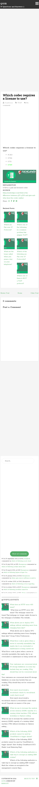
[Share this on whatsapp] (9, 201)
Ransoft (5, 783)
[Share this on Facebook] (11, 201)
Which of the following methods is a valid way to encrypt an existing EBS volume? (23, 754)
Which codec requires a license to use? (19, 96)
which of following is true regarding (23, 584)
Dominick (27, 559)
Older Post (34, 293)
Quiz (3, 3)
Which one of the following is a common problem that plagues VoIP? (22, 230)
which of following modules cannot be (16, 589)
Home (20, 293)
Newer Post (5, 293)
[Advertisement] (19, 33)
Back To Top (29, 779)
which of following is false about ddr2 (14, 567)
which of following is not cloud (21, 561)
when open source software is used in (24, 578)
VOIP (20, 103)
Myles (24, 593)
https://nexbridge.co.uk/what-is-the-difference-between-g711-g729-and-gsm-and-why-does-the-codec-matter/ (19, 195)
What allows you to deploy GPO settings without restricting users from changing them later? (23, 625)
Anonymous (22, 564)
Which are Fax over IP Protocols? (8, 227)
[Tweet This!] (13, 201)
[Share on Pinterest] (16, 201)
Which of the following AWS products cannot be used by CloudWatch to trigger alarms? (21, 734)
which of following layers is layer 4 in (15, 572)
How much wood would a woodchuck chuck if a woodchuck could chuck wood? (22, 692)
